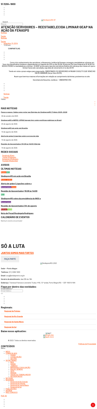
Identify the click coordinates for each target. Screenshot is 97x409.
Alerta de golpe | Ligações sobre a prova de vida (20, 136)
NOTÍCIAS (9, 378)
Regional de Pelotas (12, 311)
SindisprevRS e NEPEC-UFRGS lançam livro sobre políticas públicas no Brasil (31, 120)
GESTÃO (13, 359)
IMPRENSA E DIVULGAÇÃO (20, 368)
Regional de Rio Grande (13, 316)
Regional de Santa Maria (14, 322)
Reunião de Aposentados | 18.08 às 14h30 (19, 191)
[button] (48, 348)
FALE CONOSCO (12, 392)
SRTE (12, 371)
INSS (8, 172)
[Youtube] (6, 302)
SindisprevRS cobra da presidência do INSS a (21, 198)
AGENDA (9, 391)
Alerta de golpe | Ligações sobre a (16, 183)
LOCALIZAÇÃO (16, 357)
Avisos (3, 172)
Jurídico (9, 180)
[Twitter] (6, 300)
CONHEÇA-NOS (11, 353)
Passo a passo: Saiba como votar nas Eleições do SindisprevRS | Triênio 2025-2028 (34, 112)
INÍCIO (8, 352)
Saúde (3, 36)
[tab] (48, 311)
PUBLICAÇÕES (11, 389)
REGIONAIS (10, 380)
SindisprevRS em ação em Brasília (14, 128)
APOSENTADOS (16, 376)
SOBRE (13, 355)
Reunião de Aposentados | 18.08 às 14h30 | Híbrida (20, 144)
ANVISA (13, 373)
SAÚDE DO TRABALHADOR (20, 375)
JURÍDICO (14, 366)
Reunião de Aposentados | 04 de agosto (19, 206)
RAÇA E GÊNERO (16, 369)
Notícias (4, 33)
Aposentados (6, 187)
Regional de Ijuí (10, 327)
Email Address (7, 289)
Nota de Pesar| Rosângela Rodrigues (17, 213)
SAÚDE (13, 364)
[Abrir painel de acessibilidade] (93, 405)
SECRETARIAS (11, 360)
